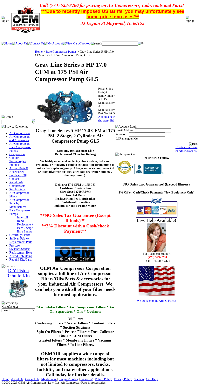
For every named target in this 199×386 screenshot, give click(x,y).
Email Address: (124, 130)
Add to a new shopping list (106, 118)
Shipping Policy (68, 379)
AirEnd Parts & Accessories (18, 170)
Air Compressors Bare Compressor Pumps (20, 147)
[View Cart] (77, 43)
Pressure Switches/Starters (19, 247)
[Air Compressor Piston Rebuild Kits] (18, 296)
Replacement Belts (20, 252)
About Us (17, 379)
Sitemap (139, 379)
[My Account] (53, 43)
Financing (86, 379)
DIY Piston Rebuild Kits (18, 273)
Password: (121, 134)
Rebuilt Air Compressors (17, 184)
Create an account (186, 147)
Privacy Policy (123, 379)
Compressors (17, 154)
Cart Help (152, 379)
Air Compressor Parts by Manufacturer (19, 203)
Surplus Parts (17, 189)
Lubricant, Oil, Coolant (18, 177)
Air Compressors (19, 133)
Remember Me (128, 138)
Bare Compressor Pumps (61, 51)
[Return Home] (7, 43)
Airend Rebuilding (20, 256)
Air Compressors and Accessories (19, 138)
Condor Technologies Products (17, 161)
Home (39, 51)
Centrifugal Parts (19, 235)
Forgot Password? (186, 150)
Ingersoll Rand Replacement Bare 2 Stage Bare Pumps (25, 224)
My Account (49, 379)
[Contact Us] (35, 43)
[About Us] (19, 43)
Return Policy (103, 379)
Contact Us (32, 379)
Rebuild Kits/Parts (20, 259)
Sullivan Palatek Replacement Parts (20, 240)
